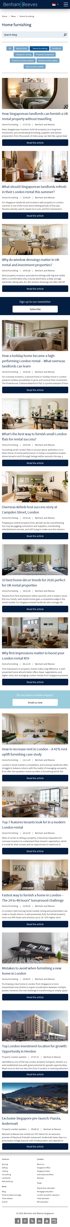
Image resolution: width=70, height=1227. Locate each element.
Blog (4, 1191)
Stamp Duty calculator (46, 1188)
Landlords (56, 48)
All (10, 48)
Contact (40, 1159)
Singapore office (43, 1167)
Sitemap (40, 1178)
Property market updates (23, 60)
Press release (7, 1198)
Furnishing (6, 1174)
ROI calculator (42, 1202)
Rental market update (47, 60)
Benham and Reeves (45, 124)
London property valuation (48, 1195)
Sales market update (35, 66)
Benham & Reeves (52, 1056)
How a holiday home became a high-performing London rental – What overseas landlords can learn (33, 360)
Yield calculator (43, 1198)
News (13, 16)
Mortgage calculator (45, 1191)
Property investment (45, 54)
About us (40, 1164)
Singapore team (43, 1171)
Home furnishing (40, 48)
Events (4, 1202)
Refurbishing (7, 1181)
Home (4, 16)
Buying (5, 1164)
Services (5, 1159)
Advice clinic (21, 48)
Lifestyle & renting (23, 54)
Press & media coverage (11, 1195)
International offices (45, 1174)
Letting (5, 1171)
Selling (4, 1167)
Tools (39, 1183)
